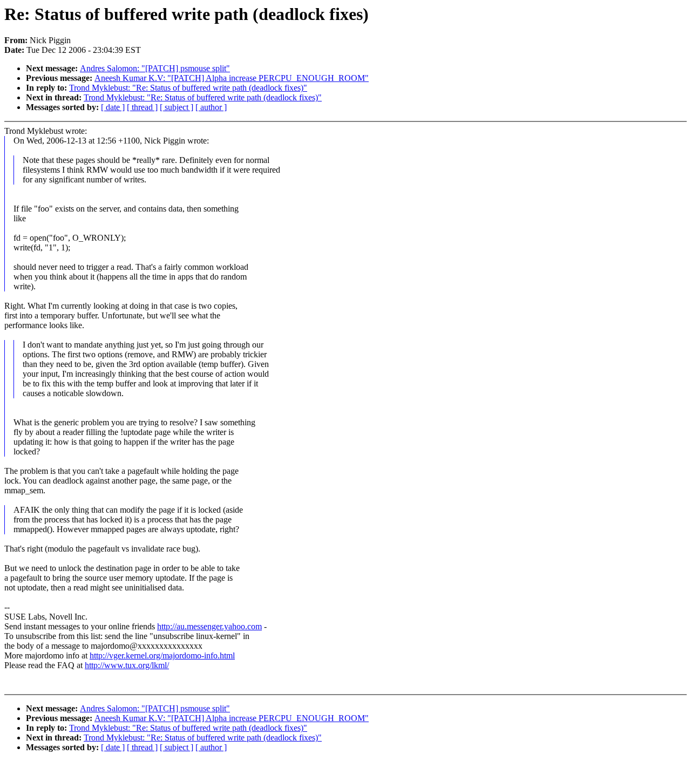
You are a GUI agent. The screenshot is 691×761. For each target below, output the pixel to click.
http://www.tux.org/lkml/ (127, 665)
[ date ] (113, 107)
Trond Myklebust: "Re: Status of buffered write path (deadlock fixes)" (188, 87)
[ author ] (211, 107)
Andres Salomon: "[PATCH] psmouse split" (155, 68)
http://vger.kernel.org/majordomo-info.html (162, 655)
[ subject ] (176, 107)
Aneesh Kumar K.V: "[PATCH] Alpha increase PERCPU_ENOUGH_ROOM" (231, 78)
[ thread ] (142, 107)
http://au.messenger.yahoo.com (209, 626)
